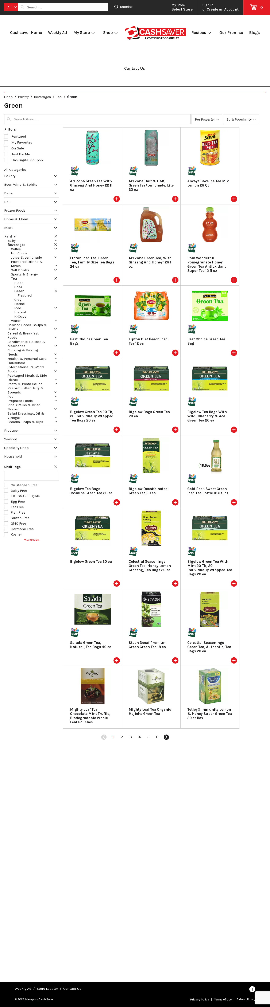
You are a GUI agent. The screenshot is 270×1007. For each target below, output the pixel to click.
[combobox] (11, 7)
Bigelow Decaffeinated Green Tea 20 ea (148, 491)
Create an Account (223, 9)
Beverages (42, 97)
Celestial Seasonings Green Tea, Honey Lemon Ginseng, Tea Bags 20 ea (150, 565)
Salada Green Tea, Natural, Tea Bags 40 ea (90, 644)
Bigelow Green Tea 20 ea (91, 561)
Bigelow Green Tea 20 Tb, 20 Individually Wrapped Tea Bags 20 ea (91, 416)
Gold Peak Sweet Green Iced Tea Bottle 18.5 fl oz (207, 491)
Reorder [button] (126, 6)
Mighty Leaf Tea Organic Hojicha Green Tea (150, 711)
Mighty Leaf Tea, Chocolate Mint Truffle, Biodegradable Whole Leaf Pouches (90, 715)
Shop (8, 97)
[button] (54, 176)
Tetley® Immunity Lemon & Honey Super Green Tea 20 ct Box (209, 713)
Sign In (207, 5)
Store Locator (47, 988)
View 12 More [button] (31, 539)
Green (72, 97)
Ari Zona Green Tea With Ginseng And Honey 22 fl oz (91, 185)
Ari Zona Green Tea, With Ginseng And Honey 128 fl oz (151, 262)
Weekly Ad (23, 988)
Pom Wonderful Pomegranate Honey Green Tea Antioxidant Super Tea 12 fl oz (206, 264)
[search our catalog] (22, 7)
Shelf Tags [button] (12, 467)
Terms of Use (223, 999)
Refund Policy (246, 999)
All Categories (15, 169)
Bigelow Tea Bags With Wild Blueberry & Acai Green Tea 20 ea (207, 416)
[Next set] (166, 737)
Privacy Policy (199, 999)
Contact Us (72, 988)
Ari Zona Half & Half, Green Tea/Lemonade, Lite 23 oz (151, 185)
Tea (59, 97)
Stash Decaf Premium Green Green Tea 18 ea (147, 644)
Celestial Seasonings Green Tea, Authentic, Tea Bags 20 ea (209, 646)
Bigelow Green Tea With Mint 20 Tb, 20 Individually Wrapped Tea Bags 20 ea (209, 567)
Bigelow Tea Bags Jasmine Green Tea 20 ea (91, 491)
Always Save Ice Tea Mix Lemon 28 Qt (208, 183)
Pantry (23, 97)
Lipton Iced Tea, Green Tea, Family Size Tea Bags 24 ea (92, 262)
